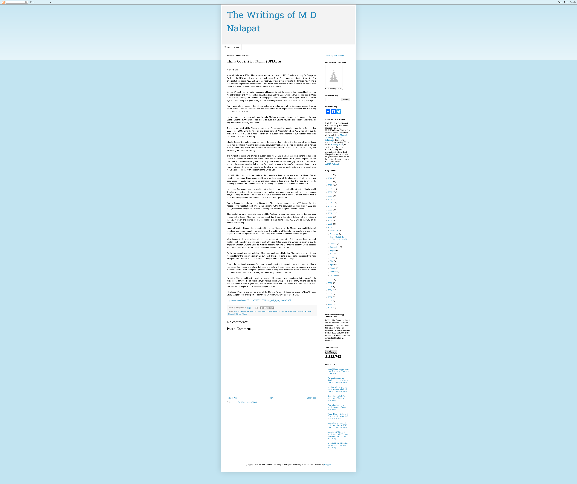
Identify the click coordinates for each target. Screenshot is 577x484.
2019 (330, 189)
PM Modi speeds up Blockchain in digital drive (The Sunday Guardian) (338, 380)
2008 (330, 227)
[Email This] (261, 307)
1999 (330, 304)
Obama (231, 314)
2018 (330, 192)
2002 (330, 297)
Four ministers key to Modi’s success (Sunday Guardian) (337, 407)
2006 (330, 283)
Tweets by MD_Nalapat (334, 56)
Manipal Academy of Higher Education (336, 137)
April (332, 265)
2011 (330, 217)
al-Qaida (250, 311)
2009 (330, 224)
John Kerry (297, 311)
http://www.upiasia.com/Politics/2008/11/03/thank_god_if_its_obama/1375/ (259, 300)
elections (276, 311)
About (236, 47)
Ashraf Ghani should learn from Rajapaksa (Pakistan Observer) (338, 371)
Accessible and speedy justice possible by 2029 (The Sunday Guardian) (337, 425)
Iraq (282, 311)
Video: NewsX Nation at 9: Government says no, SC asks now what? (338, 416)
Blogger (327, 465)
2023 (330, 175)
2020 (330, 185)
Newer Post (232, 398)
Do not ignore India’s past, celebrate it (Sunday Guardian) (338, 398)
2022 (330, 178)
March (333, 268)
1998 (330, 308)
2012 (330, 213)
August (333, 251)
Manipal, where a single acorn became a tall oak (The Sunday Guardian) (337, 389)
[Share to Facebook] (270, 307)
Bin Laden (257, 311)
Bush (264, 311)
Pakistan (237, 314)
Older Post (311, 398)
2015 (330, 203)
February (334, 272)
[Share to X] (267, 307)
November (334, 234)
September (335, 247)
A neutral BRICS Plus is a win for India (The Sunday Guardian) (338, 445)
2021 (330, 182)
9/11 (235, 311)
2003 (330, 294)
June (332, 258)
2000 (330, 301)
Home (227, 47)
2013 (330, 210)
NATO (310, 311)
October (333, 244)
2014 (330, 206)
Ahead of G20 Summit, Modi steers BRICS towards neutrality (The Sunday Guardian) (339, 435)
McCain (304, 311)
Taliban (244, 314)
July (332, 254)
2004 (330, 290)
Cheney (269, 311)
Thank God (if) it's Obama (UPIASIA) (338, 238)
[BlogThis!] (264, 307)
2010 (330, 220)
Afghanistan (242, 311)
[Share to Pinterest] (272, 307)
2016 (330, 199)
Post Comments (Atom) (247, 402)
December (334, 230)
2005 (330, 287)
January (333, 275)
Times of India (337, 145)
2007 (330, 280)
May (332, 261)
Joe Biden (288, 311)
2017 (330, 196)
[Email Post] (256, 308)
